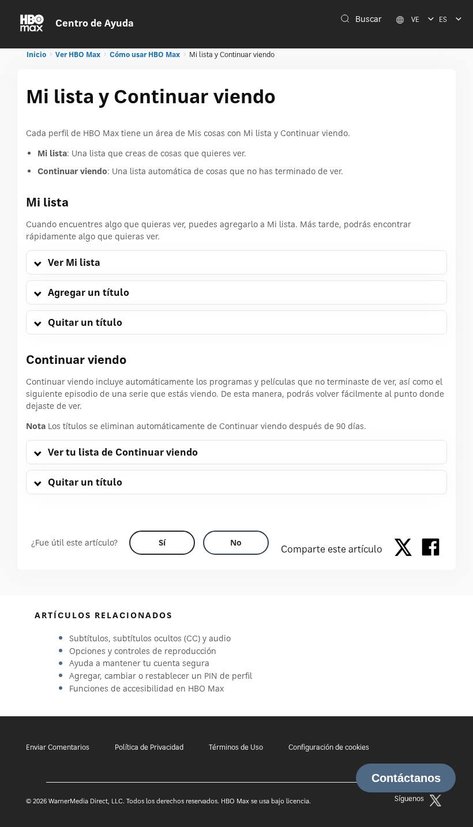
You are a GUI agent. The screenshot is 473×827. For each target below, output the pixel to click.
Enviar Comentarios (57, 747)
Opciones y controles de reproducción (142, 650)
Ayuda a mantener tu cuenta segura (139, 662)
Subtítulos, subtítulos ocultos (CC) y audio (150, 638)
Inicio (36, 54)
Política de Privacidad (149, 747)
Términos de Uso (236, 747)
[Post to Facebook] (430, 549)
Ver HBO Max (77, 54)
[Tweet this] (406, 549)
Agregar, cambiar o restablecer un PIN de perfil (160, 675)
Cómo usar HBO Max (145, 54)
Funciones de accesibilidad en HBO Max (146, 688)
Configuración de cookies (328, 747)
